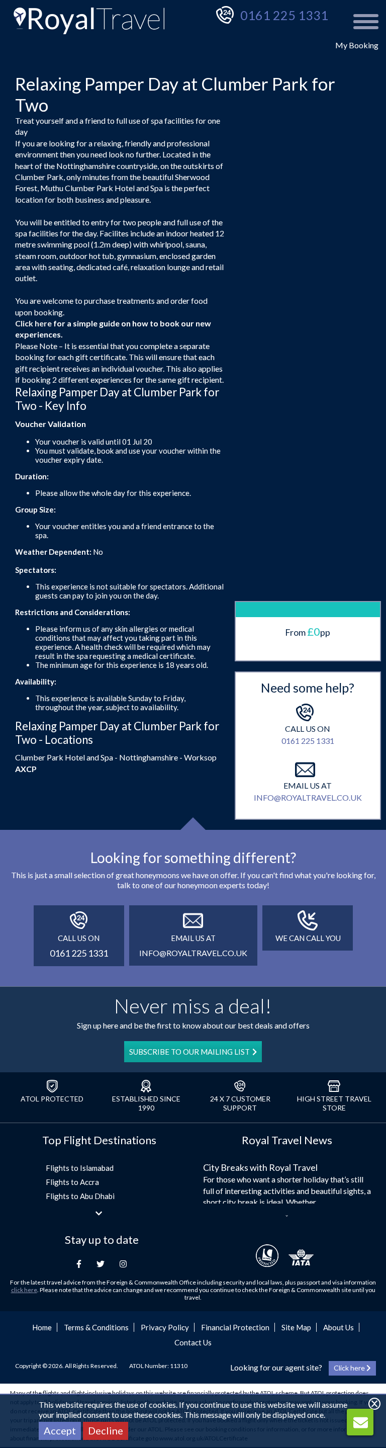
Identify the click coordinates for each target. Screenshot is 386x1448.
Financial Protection (235, 1327)
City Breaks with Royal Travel (260, 1167)
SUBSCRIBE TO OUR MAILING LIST (189, 1051)
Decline (105, 1430)
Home (42, 1327)
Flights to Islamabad (80, 1167)
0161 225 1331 (284, 15)
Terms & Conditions (96, 1327)
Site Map (296, 1327)
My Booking (356, 45)
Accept (60, 1430)
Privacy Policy (165, 1327)
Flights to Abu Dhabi (80, 1196)
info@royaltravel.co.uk (308, 797)
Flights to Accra (72, 1181)
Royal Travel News (287, 1140)
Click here (33, 323)
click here (24, 1290)
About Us (338, 1327)
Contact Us (193, 1342)
